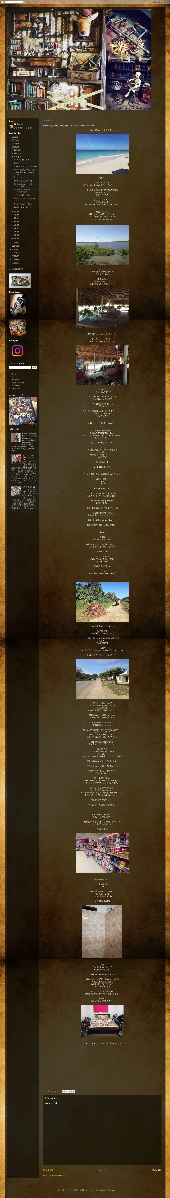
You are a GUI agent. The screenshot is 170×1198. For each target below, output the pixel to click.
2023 (14, 137)
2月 (15, 235)
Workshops (15, 386)
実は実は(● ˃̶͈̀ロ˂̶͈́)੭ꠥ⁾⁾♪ (22, 207)
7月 (15, 218)
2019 (14, 243)
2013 (14, 260)
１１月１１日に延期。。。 (24, 160)
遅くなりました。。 (21, 177)
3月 (15, 232)
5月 (15, 225)
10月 (16, 157)
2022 (14, 140)
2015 (14, 253)
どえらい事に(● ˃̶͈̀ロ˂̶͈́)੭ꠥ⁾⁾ (23, 195)
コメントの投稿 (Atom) (56, 1176)
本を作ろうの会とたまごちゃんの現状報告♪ (25, 191)
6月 (15, 222)
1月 (15, 238)
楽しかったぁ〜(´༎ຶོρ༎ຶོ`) (23, 204)
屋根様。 (17, 163)
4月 (15, 228)
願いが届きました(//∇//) (23, 181)
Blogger (111, 1190)
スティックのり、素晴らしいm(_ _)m (29, 457)
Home (13, 374)
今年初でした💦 (16, 395)
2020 (14, 147)
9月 (15, 211)
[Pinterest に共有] (73, 1091)
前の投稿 (157, 1170)
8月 (15, 215)
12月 (16, 150)
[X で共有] (68, 1091)
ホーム (102, 1170)
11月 (16, 153)
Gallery (14, 377)
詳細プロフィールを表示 (23, 128)
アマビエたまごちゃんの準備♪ (25, 166)
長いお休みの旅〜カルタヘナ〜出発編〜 (24, 185)
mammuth (89, 1190)
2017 (14, 246)
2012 (14, 263)
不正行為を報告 (16, 269)
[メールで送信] (63, 1091)
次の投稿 (48, 1170)
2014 (14, 256)
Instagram (15, 380)
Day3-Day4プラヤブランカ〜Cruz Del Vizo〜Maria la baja (25, 172)
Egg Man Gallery (17, 383)
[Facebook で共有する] (70, 1091)
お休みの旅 (15, 389)
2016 (14, 249)
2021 (14, 144)
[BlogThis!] (65, 1091)
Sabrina (20, 124)
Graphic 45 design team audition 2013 (29, 435)
